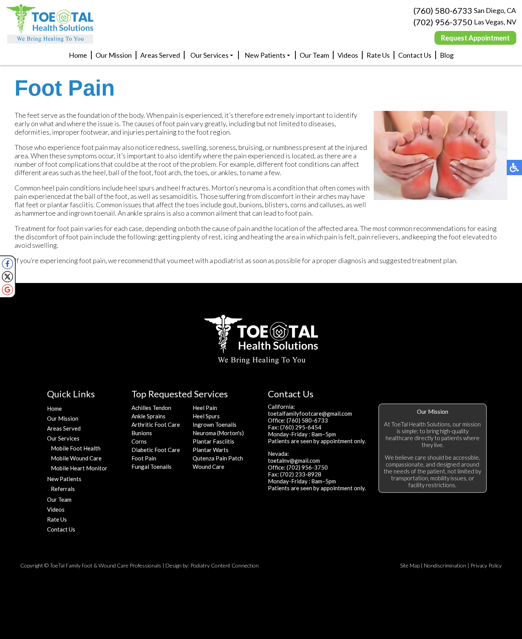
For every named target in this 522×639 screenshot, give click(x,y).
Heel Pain (205, 407)
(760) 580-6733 (442, 10)
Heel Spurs (206, 416)
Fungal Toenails (151, 466)
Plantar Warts (211, 449)
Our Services (209, 55)
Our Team (314, 55)
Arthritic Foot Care (155, 424)
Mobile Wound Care (76, 458)
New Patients (265, 55)
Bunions (141, 432)
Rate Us (378, 55)
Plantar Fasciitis (213, 441)
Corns (139, 441)
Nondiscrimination (445, 565)
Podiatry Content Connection (224, 565)
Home (78, 55)
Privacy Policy (486, 565)
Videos (347, 55)
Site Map (410, 565)
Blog (447, 55)
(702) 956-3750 (442, 22)
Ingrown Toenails (215, 424)
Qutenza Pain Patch (218, 458)
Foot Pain (143, 458)
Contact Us (414, 55)
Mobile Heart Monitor (79, 468)
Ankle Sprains (148, 416)
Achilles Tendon (151, 407)
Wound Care (208, 466)
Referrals (63, 488)
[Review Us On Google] (7, 289)
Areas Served (160, 55)
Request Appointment (475, 38)
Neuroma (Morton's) (218, 432)
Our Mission (114, 55)
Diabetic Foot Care (155, 449)
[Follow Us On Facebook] (7, 263)
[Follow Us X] (7, 276)
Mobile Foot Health (76, 448)
